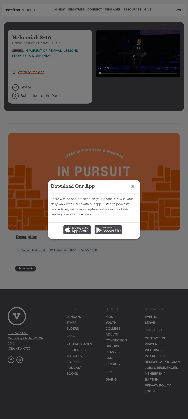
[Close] (133, 186)
